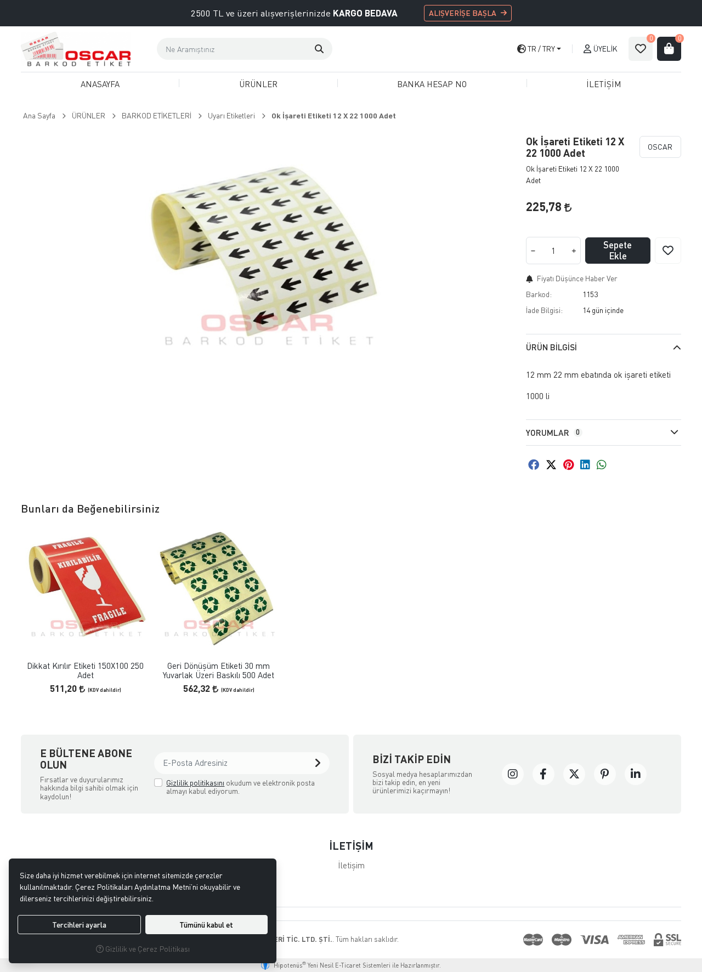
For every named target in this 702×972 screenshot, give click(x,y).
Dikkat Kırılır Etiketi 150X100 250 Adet (85, 670)
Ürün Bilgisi (551, 347)
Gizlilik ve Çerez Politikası (147, 948)
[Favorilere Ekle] (668, 250)
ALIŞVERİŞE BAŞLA (462, 13)
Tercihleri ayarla (79, 924)
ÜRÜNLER (258, 84)
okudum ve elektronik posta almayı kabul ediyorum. (240, 786)
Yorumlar (553, 432)
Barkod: (539, 294)
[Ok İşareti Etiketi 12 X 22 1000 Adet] (267, 254)
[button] (319, 49)
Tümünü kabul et (206, 924)
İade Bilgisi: (544, 310)
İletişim (351, 865)
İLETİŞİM (603, 84)
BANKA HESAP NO (432, 84)
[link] (513, 774)
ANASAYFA (100, 84)
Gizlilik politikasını (195, 782)
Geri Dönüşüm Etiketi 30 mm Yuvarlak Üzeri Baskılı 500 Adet (218, 670)
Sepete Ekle (617, 250)
